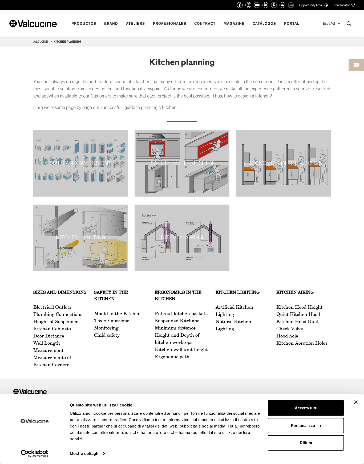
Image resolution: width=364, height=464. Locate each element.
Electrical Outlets (52, 307)
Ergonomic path (172, 357)
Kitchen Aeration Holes (301, 343)
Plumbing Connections (57, 314)
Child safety (107, 335)
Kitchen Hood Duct (297, 321)
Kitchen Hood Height (299, 307)
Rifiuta (306, 443)
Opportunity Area (310, 5)
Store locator (341, 5)
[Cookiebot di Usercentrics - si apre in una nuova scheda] (34, 454)
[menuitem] (331, 23)
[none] (331, 23)
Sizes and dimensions (59, 293)
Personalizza (303, 425)
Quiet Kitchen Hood (298, 314)
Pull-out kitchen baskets (181, 313)
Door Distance (48, 336)
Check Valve (289, 329)
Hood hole (287, 336)
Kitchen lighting (238, 293)
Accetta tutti (306, 408)
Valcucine (40, 42)
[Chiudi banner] (356, 402)
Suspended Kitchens (177, 321)
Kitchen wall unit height (181, 349)
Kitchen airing (295, 293)
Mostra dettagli (84, 453)
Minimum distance (175, 328)
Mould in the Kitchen (117, 313)
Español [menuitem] (329, 23)
